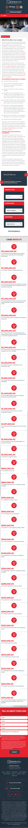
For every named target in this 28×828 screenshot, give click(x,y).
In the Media (14, 772)
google (12, 794)
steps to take (11, 66)
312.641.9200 (15, 12)
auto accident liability (10, 128)
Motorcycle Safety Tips (10, 174)
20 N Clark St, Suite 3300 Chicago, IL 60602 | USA (14, 768)
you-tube (15, 794)
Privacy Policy (15, 748)
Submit (14, 752)
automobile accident (18, 43)
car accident (23, 56)
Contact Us (14, 775)
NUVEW (3, 823)
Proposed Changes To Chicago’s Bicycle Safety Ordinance (12, 182)
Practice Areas (22, 772)
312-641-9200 (17, 782)
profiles (8, 772)
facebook (9, 794)
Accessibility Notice (15, 824)
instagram (19, 794)
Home (3, 772)
